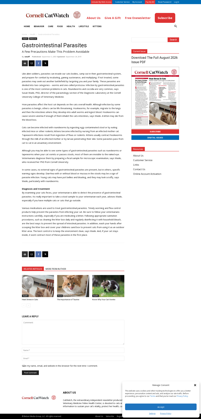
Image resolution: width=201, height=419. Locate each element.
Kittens (97, 26)
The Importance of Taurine (68, 299)
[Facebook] (38, 63)
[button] (195, 385)
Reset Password (164, 2)
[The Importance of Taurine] (73, 286)
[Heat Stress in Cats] (38, 286)
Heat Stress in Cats (30, 299)
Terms (152, 396)
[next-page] (28, 305)
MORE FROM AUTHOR (56, 269)
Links (136, 164)
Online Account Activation (147, 173)
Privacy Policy (182, 396)
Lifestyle (84, 26)
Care (50, 26)
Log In (176, 2)
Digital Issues (155, 137)
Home (27, 26)
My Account (137, 2)
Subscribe (155, 131)
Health (71, 26)
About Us (138, 155)
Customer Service (122, 2)
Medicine (33, 39)
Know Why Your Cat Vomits (103, 299)
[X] (45, 63)
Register (120, 416)
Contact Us (139, 169)
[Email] (32, 63)
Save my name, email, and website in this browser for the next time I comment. (60, 365)
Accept (160, 406)
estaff (27, 57)
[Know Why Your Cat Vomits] (108, 286)
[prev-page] (24, 305)
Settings (152, 413)
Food (60, 26)
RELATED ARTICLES (33, 269)
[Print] (25, 63)
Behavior (39, 26)
